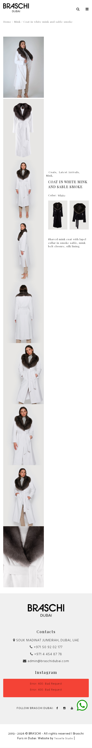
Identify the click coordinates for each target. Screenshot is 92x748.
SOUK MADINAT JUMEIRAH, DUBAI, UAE (47, 640)
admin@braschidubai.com (48, 661)
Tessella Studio (63, 739)
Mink (17, 21)
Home (7, 21)
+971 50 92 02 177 (47, 647)
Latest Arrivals (69, 172)
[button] (87, 8)
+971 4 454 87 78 (47, 654)
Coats (52, 172)
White (62, 195)
